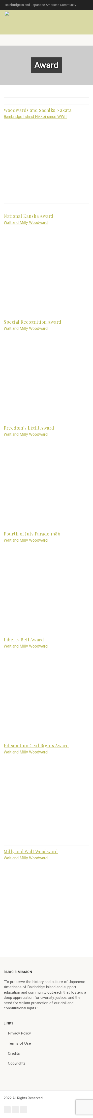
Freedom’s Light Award (29, 428)
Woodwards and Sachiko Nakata (37, 110)
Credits (14, 1053)
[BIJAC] (7, 14)
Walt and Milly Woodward (26, 222)
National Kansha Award (29, 216)
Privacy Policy (19, 1033)
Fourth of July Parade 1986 (32, 534)
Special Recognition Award (33, 322)
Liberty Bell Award (24, 640)
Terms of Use (19, 1043)
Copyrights (17, 1063)
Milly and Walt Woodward (31, 851)
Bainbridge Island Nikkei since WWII (35, 116)
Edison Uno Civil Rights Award (36, 746)
